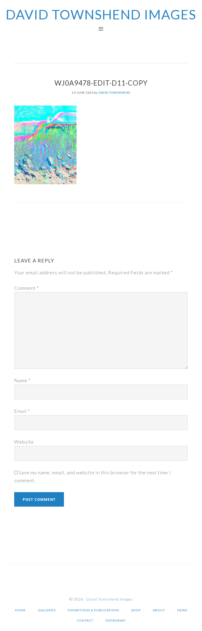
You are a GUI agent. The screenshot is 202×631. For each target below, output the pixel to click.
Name (22, 380)
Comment (26, 288)
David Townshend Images (101, 14)
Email (22, 411)
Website (24, 442)
